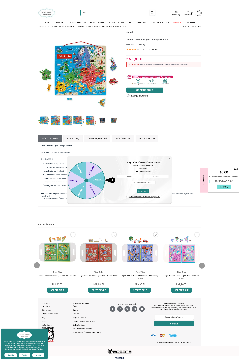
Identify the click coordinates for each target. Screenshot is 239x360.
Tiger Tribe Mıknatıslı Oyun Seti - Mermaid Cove (181, 276)
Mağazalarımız (47, 325)
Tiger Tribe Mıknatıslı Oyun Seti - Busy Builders (99, 275)
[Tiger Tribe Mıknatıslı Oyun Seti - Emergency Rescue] (140, 250)
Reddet (24, 355)
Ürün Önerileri (123, 139)
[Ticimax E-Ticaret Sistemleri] (119, 358)
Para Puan (76, 314)
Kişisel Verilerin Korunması (82, 329)
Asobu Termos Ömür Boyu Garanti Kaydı (87, 332)
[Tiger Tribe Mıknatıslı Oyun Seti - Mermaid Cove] (181, 250)
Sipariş (75, 310)
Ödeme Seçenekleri (97, 139)
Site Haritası (46, 310)
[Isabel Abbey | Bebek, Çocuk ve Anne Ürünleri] (47, 12)
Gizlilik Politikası (79, 325)
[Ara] (152, 12)
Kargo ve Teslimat (79, 317)
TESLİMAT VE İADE (147, 139)
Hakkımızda (46, 306)
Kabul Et (11, 355)
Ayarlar (38, 355)
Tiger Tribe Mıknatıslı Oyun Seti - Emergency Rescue (140, 276)
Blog (43, 317)
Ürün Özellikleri (50, 139)
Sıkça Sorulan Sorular (50, 314)
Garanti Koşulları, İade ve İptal (84, 321)
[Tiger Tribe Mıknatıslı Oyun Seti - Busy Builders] (98, 250)
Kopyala (224, 187)
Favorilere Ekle (73, 234)
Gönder (174, 324)
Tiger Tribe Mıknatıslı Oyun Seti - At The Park (57, 275)
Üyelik (75, 306)
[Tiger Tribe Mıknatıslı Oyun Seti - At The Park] (57, 250)
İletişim (44, 321)
